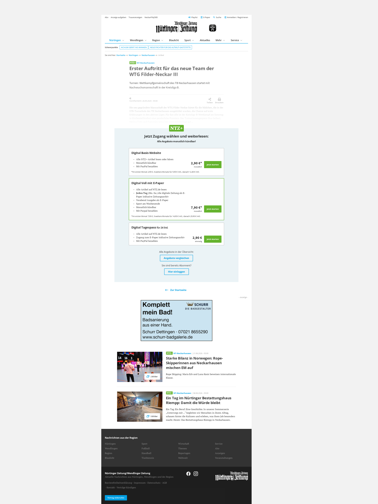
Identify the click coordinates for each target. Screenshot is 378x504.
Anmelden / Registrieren (237, 17)
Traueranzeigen (135, 17)
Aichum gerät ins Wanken (134, 47)
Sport (187, 40)
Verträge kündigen (126, 487)
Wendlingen (136, 40)
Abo (106, 17)
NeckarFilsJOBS (151, 17)
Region (156, 40)
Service (235, 40)
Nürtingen (115, 40)
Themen (182, 448)
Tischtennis (148, 457)
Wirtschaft (183, 443)
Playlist (194, 17)
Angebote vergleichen (176, 258)
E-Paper (206, 17)
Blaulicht (174, 40)
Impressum (140, 482)
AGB (164, 482)
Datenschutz (154, 482)
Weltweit (183, 457)
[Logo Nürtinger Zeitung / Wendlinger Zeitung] (176, 27)
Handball (146, 453)
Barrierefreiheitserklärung (118, 482)
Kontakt (111, 487)
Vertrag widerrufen (115, 497)
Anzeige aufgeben (118, 17)
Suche (218, 17)
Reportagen (184, 453)
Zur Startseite (178, 290)
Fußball (146, 448)
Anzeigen (220, 453)
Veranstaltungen (224, 457)
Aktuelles (205, 40)
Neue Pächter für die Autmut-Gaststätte (170, 47)
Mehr (219, 40)
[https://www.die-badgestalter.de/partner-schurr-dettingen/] (176, 320)
